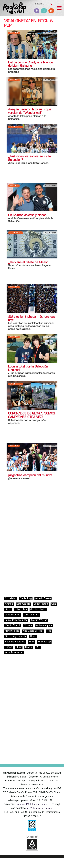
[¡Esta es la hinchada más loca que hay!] (32, 298)
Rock (31, 642)
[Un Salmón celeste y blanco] (32, 197)
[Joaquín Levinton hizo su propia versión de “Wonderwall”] (32, 91)
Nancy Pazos (12, 631)
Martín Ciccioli (12, 625)
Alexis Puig (26, 598)
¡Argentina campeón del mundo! (30, 475)
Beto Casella (23, 604)
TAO (37, 647)
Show (19, 647)
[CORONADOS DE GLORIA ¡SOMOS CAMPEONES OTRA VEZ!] (32, 395)
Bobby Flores (41, 604)
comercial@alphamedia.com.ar (33, 804)
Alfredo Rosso (43, 598)
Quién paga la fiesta (16, 636)
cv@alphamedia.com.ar (40, 808)
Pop (49, 631)
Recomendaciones (15, 642)
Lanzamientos (12, 615)
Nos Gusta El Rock (33, 631)
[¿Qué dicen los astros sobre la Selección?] (32, 138)
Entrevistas (21, 609)
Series (8, 647)
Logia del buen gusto (16, 620)
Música (28, 625)
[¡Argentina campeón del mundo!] (32, 457)
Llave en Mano (31, 615)
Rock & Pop (44, 642)
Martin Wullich (39, 620)
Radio (33, 636)
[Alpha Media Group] (32, 843)
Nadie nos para (43, 625)
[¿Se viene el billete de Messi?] (32, 244)
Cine (53, 604)
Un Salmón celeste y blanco (27, 215)
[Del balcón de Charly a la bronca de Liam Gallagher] (32, 44)
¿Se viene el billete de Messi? (28, 262)
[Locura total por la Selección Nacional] (32, 348)
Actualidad (10, 598)
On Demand (15, 127)
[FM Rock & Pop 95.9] (13, 8)
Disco (8, 609)
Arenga (9, 604)
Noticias (14, 33)
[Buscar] (52, 3)
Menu (59, 8)
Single (28, 647)
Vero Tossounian (14, 652)
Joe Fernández (38, 609)
